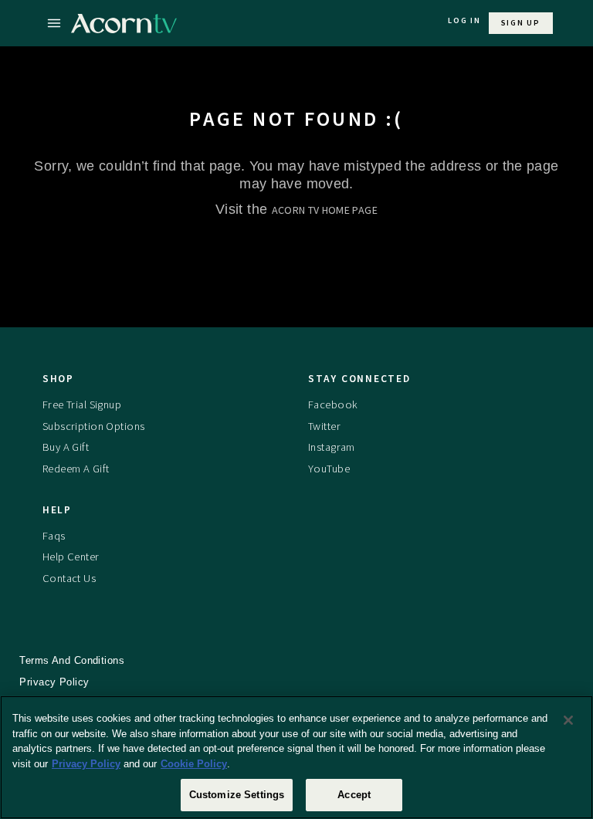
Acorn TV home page (325, 210)
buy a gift (65, 447)
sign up (520, 23)
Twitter (324, 426)
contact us (69, 578)
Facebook (332, 404)
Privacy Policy (86, 764)
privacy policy (54, 682)
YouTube (329, 468)
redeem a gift (76, 468)
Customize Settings (236, 794)
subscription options (93, 426)
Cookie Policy (194, 764)
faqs (54, 536)
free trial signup (81, 404)
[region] (296, 757)
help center (71, 556)
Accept (354, 794)
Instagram (331, 447)
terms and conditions (71, 660)
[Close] (568, 720)
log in (464, 20)
